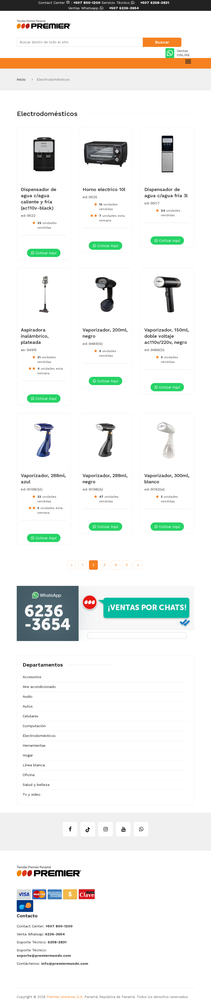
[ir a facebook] (70, 829)
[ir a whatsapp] (141, 829)
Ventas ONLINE (183, 53)
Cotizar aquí (45, 253)
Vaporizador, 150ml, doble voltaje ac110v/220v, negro (166, 336)
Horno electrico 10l (104, 189)
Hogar (28, 755)
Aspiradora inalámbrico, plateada (35, 336)
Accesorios (32, 677)
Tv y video (31, 794)
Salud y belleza (36, 785)
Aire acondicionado (39, 687)
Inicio (21, 79)
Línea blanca (34, 765)
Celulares (30, 716)
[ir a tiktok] (88, 829)
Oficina (28, 775)
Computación (34, 726)
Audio (27, 696)
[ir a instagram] (105, 829)
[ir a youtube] (123, 829)
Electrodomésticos (39, 736)
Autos (28, 706)
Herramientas (34, 745)
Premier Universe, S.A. (65, 997)
